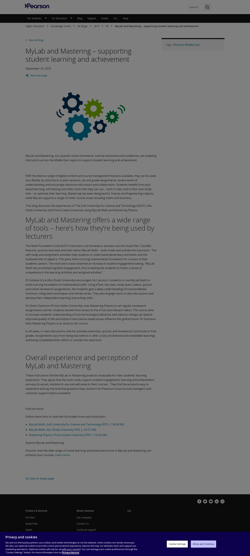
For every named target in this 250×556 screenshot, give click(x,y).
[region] (125, 544)
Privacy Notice (71, 552)
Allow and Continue (203, 543)
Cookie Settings (177, 543)
